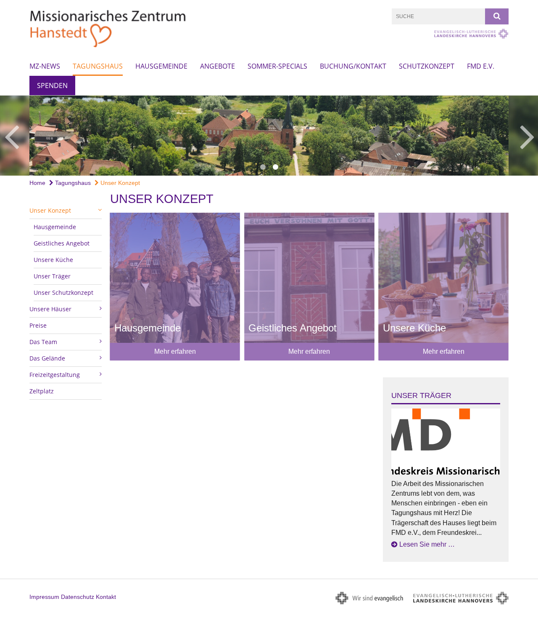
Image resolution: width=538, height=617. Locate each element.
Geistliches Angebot (62, 243)
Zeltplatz (41, 391)
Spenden (52, 85)
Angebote (217, 66)
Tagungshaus (98, 66)
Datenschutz (77, 596)
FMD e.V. (480, 66)
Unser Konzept (119, 182)
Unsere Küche (53, 260)
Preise (38, 325)
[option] (269, 136)
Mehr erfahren (175, 351)
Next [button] (527, 136)
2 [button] (275, 167)
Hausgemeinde (161, 66)
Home (37, 182)
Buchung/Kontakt (353, 66)
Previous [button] (11, 136)
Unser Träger (52, 276)
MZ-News (44, 66)
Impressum (44, 596)
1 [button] (262, 167)
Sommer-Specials (277, 66)
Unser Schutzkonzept (63, 292)
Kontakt (106, 596)
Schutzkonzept (426, 66)
